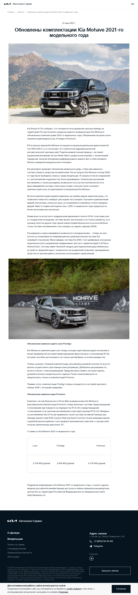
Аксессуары (13, 557)
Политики (63, 592)
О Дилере (13, 533)
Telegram (98, 546)
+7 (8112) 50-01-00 (103, 541)
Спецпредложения (16, 548)
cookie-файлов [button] (74, 589)
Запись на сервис (16, 544)
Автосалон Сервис (22, 4)
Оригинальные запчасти (19, 552)
